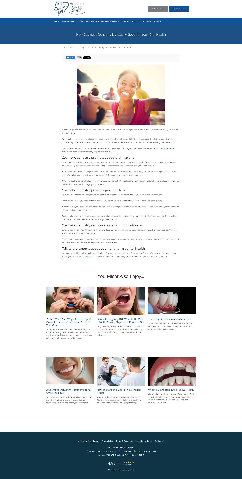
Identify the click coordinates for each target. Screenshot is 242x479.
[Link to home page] (85, 9)
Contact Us (159, 441)
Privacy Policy (107, 441)
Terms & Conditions (124, 441)
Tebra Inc (95, 441)
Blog (82, 47)
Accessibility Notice (144, 441)
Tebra (132, 470)
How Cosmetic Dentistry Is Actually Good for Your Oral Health (109, 47)
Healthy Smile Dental (69, 47)
